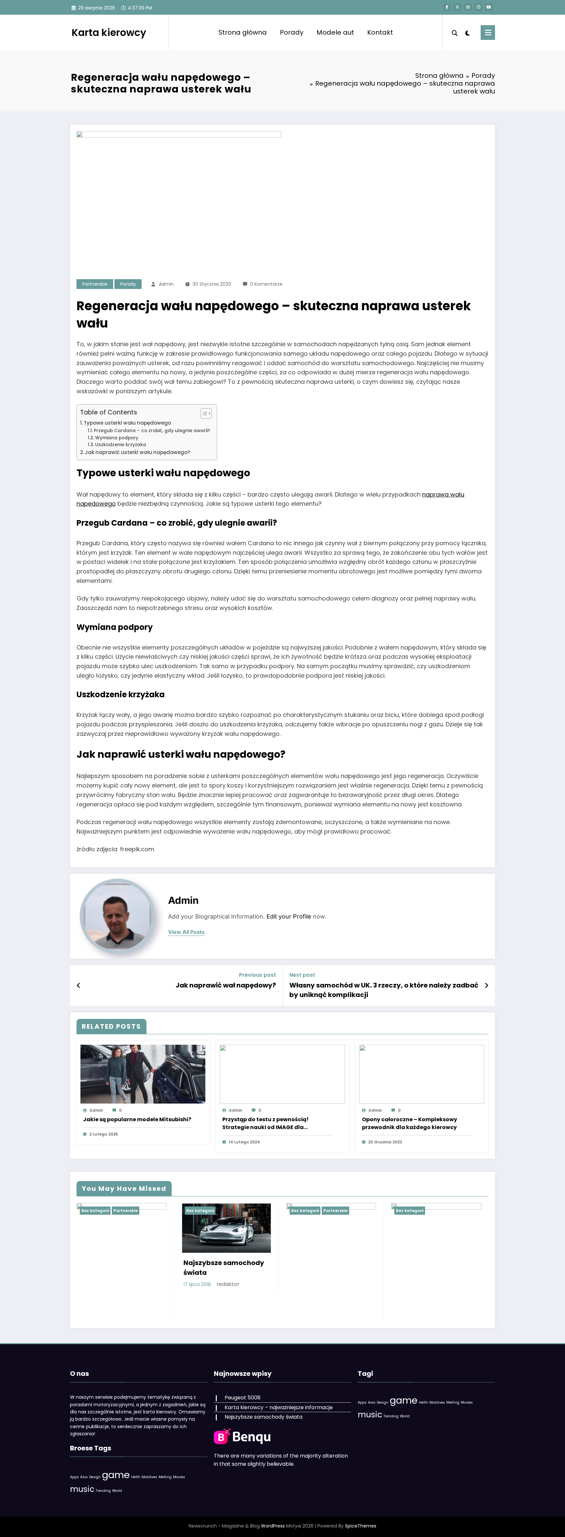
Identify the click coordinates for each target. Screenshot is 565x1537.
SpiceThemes (360, 1526)
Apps (74, 1477)
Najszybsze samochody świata (223, 1267)
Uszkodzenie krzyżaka (120, 445)
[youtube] (489, 7)
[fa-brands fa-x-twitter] (457, 7)
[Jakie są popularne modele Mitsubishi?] (142, 1073)
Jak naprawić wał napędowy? (226, 985)
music (82, 1489)
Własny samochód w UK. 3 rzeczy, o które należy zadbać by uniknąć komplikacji (383, 990)
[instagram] (478, 7)
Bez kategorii (95, 1210)
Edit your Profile (288, 916)
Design (95, 1477)
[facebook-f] (447, 7)
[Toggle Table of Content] (203, 413)
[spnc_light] (467, 32)
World (117, 1490)
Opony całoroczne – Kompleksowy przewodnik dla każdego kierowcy (409, 1123)
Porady (291, 32)
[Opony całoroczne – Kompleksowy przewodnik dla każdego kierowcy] (421, 1073)
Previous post (257, 975)
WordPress (273, 1526)
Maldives (149, 1477)
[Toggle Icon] (488, 32)
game (116, 1474)
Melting (165, 1477)
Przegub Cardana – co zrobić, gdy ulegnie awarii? (152, 431)
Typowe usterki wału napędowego (127, 422)
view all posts (186, 932)
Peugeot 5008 (243, 1397)
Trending (103, 1490)
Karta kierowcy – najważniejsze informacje (279, 1407)
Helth (135, 1477)
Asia (84, 1477)
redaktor (227, 1284)
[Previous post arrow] (79, 985)
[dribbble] (468, 7)
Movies (179, 1477)
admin (166, 284)
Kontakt (380, 32)
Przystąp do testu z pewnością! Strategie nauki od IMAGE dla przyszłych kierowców (265, 1123)
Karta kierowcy (109, 32)
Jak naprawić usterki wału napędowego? (137, 452)
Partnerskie (95, 284)
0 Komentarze (266, 284)
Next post (302, 975)
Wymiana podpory (116, 438)
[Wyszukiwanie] (454, 32)
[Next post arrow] (486, 985)
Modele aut (335, 32)
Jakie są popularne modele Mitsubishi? (137, 1119)
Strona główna (242, 32)
